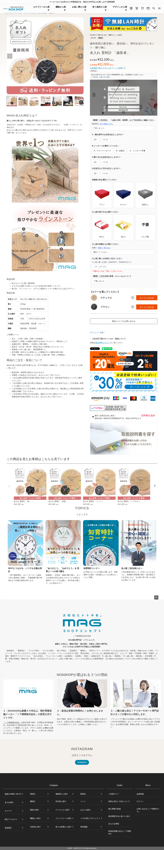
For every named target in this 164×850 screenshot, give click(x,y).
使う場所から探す (99, 8)
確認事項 (102, 124)
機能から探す (35, 818)
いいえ (105, 139)
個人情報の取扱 (114, 809)
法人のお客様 (113, 824)
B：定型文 (120, 151)
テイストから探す (62, 810)
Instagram (82, 762)
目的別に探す (35, 827)
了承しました (99, 281)
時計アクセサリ (11, 819)
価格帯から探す (61, 794)
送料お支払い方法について (119, 801)
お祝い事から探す (79, 8)
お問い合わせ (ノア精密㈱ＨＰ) (148, 810)
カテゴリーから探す (41, 8)
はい (95, 139)
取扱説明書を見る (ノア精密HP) (119, 832)
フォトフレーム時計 (63, 818)
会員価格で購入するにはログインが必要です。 (109, 68)
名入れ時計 (9, 802)
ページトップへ (156, 597)
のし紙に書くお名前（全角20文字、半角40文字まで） (112, 262)
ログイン (140, 801)
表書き (101, 248)
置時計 (32, 794)
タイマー (8, 811)
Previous (9, 56)
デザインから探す (120, 8)
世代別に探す (60, 801)
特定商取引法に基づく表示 (119, 816)
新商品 (83, 794)
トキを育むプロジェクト (90, 818)
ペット (83, 801)
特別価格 (84, 827)
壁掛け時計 (34, 810)
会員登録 (140, 794)
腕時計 (32, 801)
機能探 (61, 8)
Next (80, 56)
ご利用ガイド (113, 794)
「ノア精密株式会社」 (12, 722)
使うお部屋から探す (63, 827)
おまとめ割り (85, 810)
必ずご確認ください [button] (106, 124)
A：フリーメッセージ (102, 151)
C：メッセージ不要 (137, 151)
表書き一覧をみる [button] (104, 248)
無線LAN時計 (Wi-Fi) (13, 794)
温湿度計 (8, 828)
